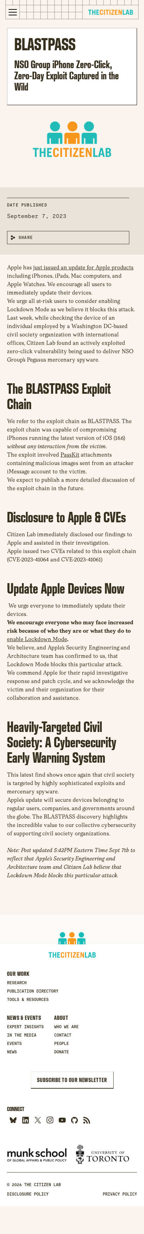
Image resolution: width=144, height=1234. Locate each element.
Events (14, 1043)
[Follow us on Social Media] (74, 1120)
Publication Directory (32, 991)
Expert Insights (25, 1026)
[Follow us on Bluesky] (13, 1120)
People (61, 1043)
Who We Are (66, 1026)
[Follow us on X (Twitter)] (37, 1120)
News (12, 1052)
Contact (62, 1035)
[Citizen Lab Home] (110, 13)
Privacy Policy (120, 1194)
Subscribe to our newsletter (72, 1080)
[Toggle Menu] (13, 12)
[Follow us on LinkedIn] (25, 1120)
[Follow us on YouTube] (62, 1120)
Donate (61, 1052)
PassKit (69, 454)
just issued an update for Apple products (83, 267)
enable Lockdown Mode (37, 639)
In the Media (21, 1035)
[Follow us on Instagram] (50, 1120)
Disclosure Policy (28, 1194)
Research (17, 982)
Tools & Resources (28, 999)
